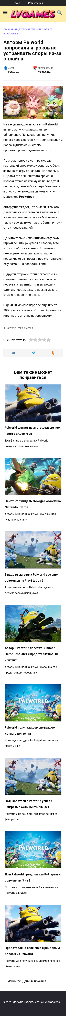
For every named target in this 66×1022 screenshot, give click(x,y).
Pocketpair (26, 328)
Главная (8, 29)
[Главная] (3, 3)
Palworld (11, 328)
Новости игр (10, 33)
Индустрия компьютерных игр (33, 29)
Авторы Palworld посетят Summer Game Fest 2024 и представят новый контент (31, 654)
